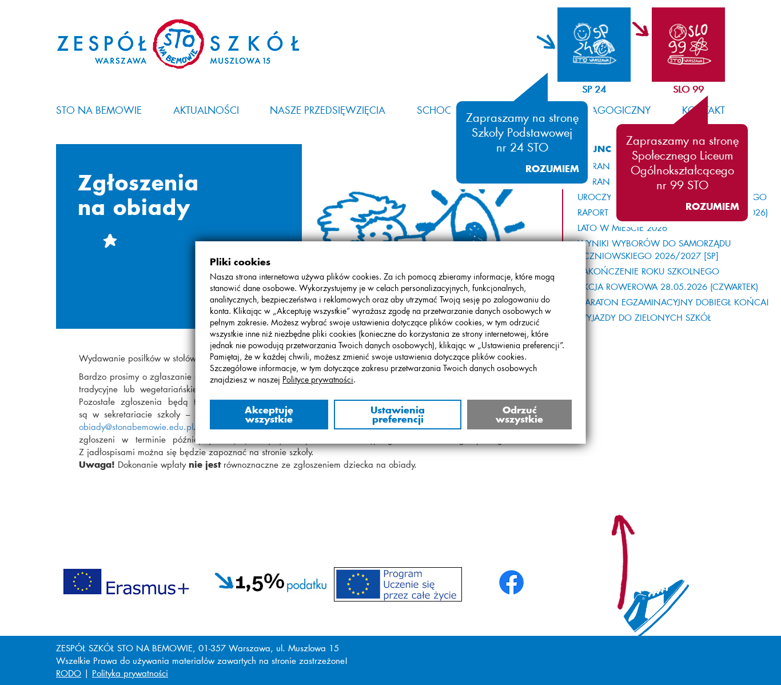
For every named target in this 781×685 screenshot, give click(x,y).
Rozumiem (552, 168)
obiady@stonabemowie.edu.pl (136, 426)
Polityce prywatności (317, 379)
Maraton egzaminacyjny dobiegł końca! (673, 302)
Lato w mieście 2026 (622, 227)
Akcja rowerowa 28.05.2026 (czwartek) (667, 286)
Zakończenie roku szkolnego (648, 271)
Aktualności (206, 109)
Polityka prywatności (130, 673)
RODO (68, 673)
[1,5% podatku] (271, 580)
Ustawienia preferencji (397, 414)
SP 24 (594, 89)
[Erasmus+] (126, 580)
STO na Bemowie (99, 109)
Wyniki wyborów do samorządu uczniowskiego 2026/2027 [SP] (654, 249)
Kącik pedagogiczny (597, 109)
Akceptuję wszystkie (268, 414)
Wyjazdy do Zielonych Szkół (644, 317)
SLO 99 (688, 89)
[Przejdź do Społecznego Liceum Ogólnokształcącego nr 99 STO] (678, 44)
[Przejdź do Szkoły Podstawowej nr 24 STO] (583, 44)
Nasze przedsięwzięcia (327, 109)
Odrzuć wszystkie (519, 414)
